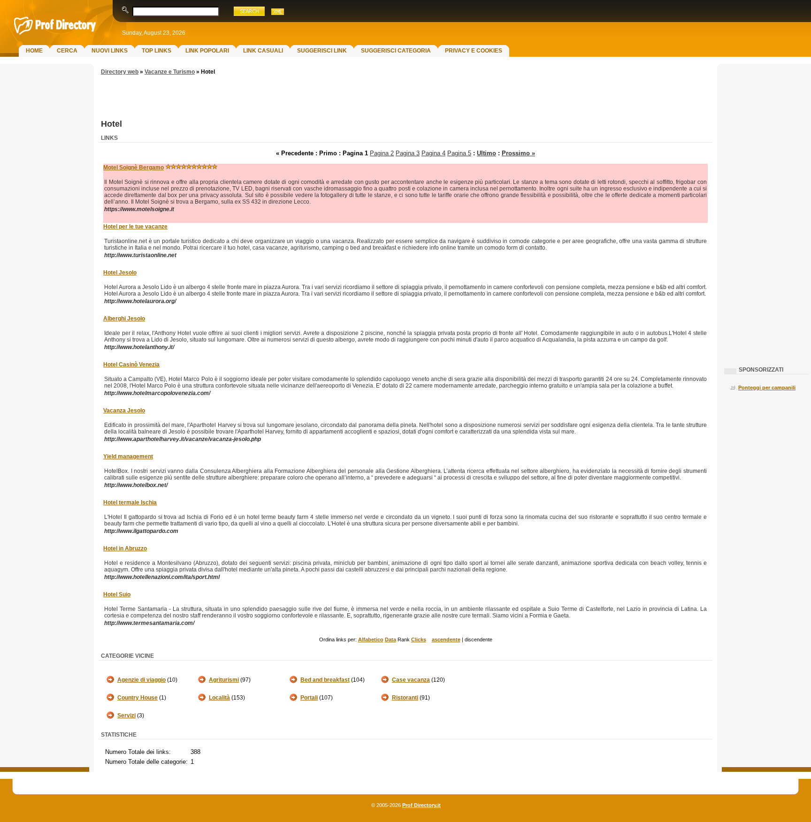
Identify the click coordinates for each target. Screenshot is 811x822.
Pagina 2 (382, 153)
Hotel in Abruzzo (125, 548)
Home (34, 50)
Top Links (156, 50)
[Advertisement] (44, 218)
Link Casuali (263, 50)
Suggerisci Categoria (396, 50)
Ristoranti (405, 697)
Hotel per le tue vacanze (135, 226)
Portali (309, 697)
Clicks (418, 639)
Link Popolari (207, 50)
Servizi (126, 715)
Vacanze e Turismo (170, 71)
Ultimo (486, 153)
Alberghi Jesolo (124, 318)
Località (219, 697)
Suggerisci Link (322, 50)
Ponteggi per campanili (767, 387)
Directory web (119, 71)
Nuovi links (110, 50)
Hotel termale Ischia (130, 502)
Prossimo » (518, 153)
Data (390, 639)
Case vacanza (411, 680)
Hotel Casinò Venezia (131, 364)
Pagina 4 (433, 153)
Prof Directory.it (421, 805)
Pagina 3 (408, 153)
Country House (137, 697)
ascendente (446, 639)
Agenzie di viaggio (141, 680)
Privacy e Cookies (473, 50)
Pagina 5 (459, 153)
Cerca (67, 50)
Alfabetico (370, 639)
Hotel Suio (116, 594)
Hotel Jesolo (120, 272)
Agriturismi (224, 680)
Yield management (128, 456)
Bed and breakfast (325, 680)
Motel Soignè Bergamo (133, 167)
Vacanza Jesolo (124, 410)
